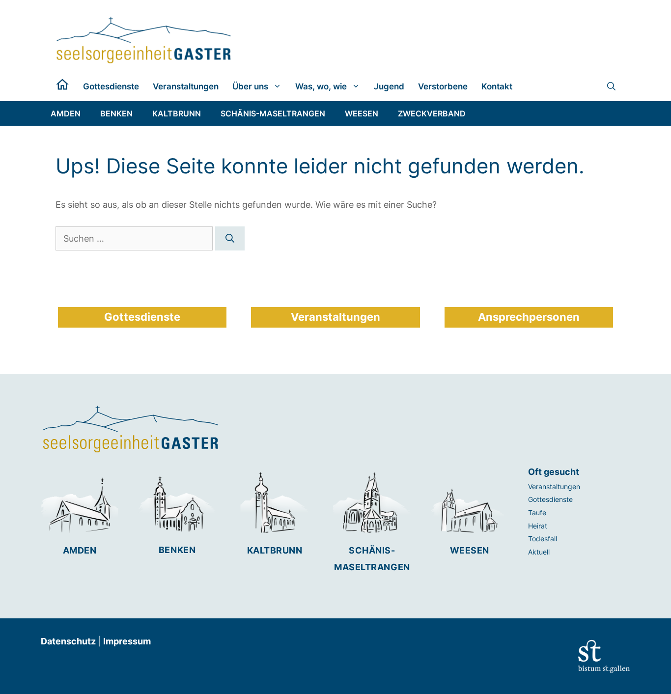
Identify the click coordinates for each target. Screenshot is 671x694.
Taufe (537, 512)
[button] (611, 86)
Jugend (389, 86)
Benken (177, 550)
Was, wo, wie (321, 86)
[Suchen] (230, 238)
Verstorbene (443, 86)
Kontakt (496, 86)
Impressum (127, 641)
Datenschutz (69, 641)
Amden (80, 550)
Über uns (250, 86)
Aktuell (539, 552)
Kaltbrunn (275, 550)
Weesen (469, 550)
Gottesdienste (111, 86)
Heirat (537, 526)
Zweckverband (432, 113)
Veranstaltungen (186, 86)
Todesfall (542, 538)
